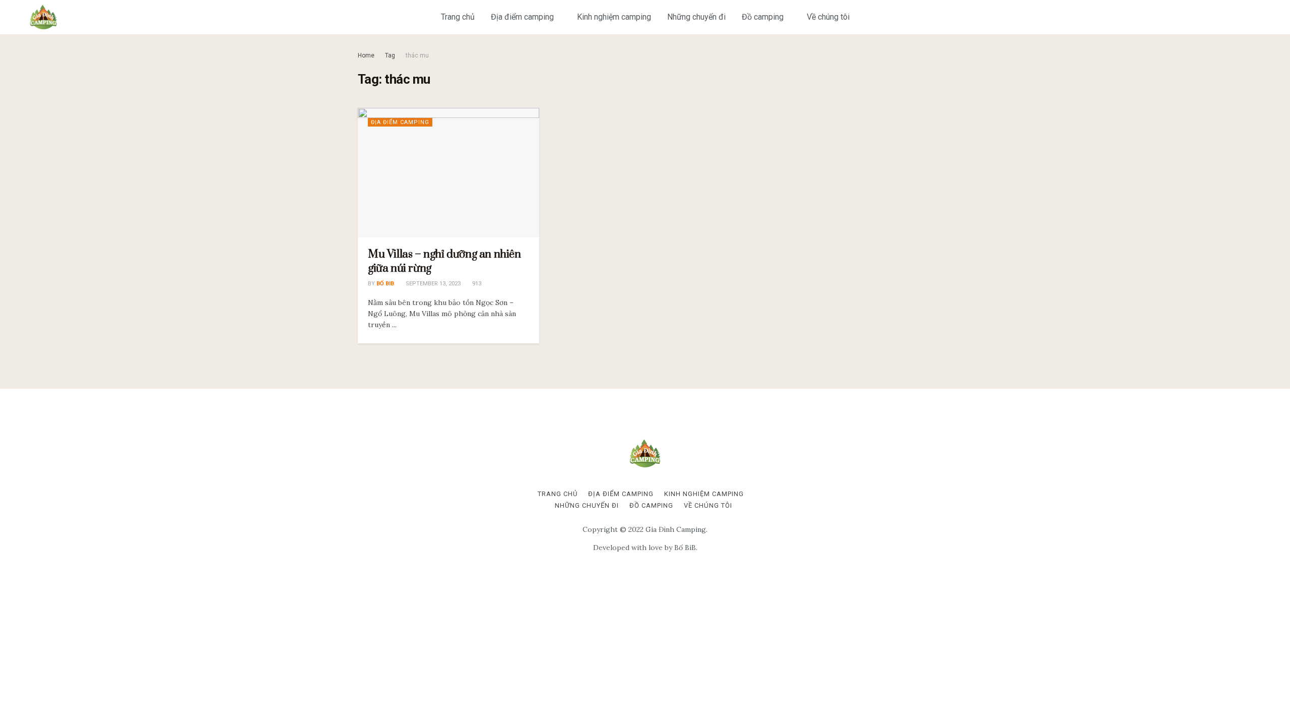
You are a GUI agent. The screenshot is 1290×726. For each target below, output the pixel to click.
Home (366, 55)
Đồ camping (763, 17)
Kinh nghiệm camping (614, 17)
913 (476, 283)
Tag (390, 55)
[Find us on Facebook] (1239, 17)
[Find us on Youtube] (1255, 17)
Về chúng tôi (828, 17)
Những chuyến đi (696, 17)
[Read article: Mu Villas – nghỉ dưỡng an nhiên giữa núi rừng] (448, 172)
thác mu (417, 55)
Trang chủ (458, 17)
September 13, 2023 (432, 283)
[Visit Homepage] (43, 17)
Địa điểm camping (522, 17)
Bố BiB (385, 283)
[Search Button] (1276, 17)
